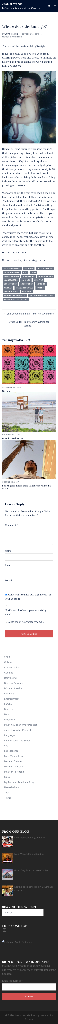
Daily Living (10, 677)
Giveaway (9, 719)
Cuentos (8, 672)
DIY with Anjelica (13, 688)
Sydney (29, 1019)
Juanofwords (11, 280)
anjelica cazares (12, 269)
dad (25, 272)
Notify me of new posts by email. (25, 621)
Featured (9, 709)
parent (40, 288)
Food (7, 714)
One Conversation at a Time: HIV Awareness (30, 313)
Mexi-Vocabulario (13, 756)
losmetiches (27, 284)
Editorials (9, 693)
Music (7, 777)
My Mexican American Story (19, 782)
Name (8, 550)
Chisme (8, 662)
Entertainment (11, 698)
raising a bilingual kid (14, 295)
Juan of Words (12, 4)
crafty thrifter (45, 269)
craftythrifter (11, 272)
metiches (41, 284)
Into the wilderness (12, 438)
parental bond (11, 292)
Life (6, 745)
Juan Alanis (11, 34)
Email (8, 565)
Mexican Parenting (12, 37)
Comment (11, 525)
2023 (7, 657)
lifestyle (38, 280)
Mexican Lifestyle (13, 766)
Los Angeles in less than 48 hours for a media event (26, 487)
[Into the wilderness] (29, 411)
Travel (7, 797)
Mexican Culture (13, 761)
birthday (28, 269)
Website (9, 580)
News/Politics (11, 787)
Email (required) (12, 980)
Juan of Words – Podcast (17, 730)
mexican (8, 288)
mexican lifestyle (24, 288)
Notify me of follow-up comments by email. (25, 612)
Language (9, 735)
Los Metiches (10, 284)
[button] (49, 6)
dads (33, 272)
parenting (27, 292)
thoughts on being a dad (41, 295)
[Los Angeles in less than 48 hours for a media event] (29, 459)
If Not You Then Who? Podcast (20, 724)
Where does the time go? (15, 299)
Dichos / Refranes (13, 683)
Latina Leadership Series (17, 740)
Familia (8, 703)
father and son (11, 276)
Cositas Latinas (12, 667)
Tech (6, 792)
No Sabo (6, 391)
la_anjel (26, 280)
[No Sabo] (29, 364)
